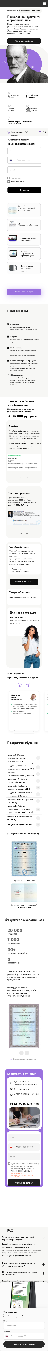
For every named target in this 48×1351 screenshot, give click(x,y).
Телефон (6, 1331)
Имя (5, 1321)
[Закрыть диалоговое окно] (46, 1284)
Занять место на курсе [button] (24, 292)
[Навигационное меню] (44, 3)
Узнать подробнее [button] (24, 41)
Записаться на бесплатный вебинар (24, 731)
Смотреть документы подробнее (24, 1059)
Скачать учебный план (24, 582)
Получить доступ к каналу (24, 1344)
